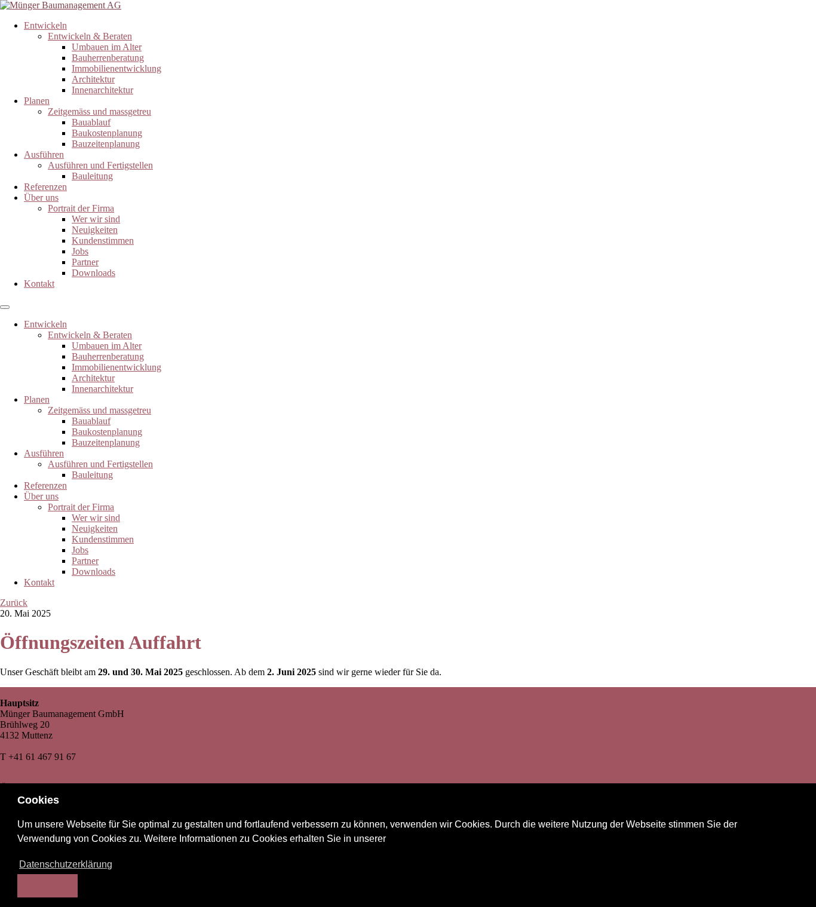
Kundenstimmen (103, 240)
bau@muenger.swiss (39, 767)
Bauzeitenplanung (106, 144)
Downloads (93, 273)
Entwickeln (45, 25)
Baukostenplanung (107, 133)
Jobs (80, 251)
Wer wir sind (96, 219)
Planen (37, 101)
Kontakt (39, 283)
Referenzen (45, 187)
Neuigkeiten (95, 230)
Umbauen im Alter (107, 47)
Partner (85, 262)
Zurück (13, 602)
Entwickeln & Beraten (90, 36)
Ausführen (44, 154)
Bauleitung (92, 176)
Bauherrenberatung (108, 58)
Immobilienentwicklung (116, 68)
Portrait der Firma (81, 208)
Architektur (93, 79)
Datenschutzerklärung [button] (65, 864)
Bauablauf (91, 122)
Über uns (41, 197)
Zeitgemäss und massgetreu (99, 111)
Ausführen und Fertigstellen (100, 165)
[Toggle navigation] (5, 307)
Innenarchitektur (102, 90)
